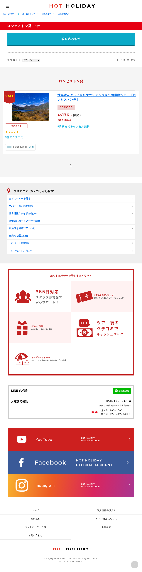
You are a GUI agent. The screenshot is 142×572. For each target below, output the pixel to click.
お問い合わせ (35, 535)
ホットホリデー (9, 14)
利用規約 (35, 518)
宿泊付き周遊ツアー (22, 228)
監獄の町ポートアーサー (24, 220)
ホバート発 (20, 243)
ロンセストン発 (22, 250)
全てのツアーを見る (20, 198)
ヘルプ (35, 510)
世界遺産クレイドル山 (23, 213)
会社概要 (106, 527)
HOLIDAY (72, 6)
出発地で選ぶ (63, 14)
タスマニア (46, 14)
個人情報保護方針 (106, 510)
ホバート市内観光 (21, 205)
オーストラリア (28, 14)
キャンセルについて (106, 518)
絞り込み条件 (71, 38)
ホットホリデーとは (35, 527)
